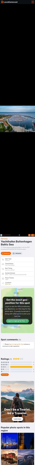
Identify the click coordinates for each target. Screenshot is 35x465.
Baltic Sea (7, 284)
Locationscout (9, 2)
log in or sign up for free (14, 247)
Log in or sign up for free (16, 321)
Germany (4, 239)
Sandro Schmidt (6, 235)
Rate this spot (5, 374)
